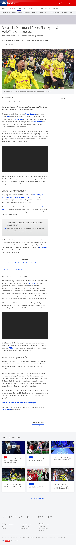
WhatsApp (53, 517)
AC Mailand (43, 247)
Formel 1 (25, 8)
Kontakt (38, 537)
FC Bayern (12, 348)
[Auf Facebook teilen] (4, 101)
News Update (6, 410)
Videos (9, 8)
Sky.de (3, 526)
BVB (8, 116)
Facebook (13, 517)
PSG (19, 240)
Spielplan (34, 12)
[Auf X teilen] (9, 101)
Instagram (32, 517)
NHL (50, 8)
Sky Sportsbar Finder (44, 528)
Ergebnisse (27, 12)
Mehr (71, 12)
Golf (42, 8)
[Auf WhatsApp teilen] (14, 101)
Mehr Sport (56, 8)
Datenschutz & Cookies (28, 537)
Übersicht (13, 12)
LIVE (14, 8)
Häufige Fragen (5, 537)
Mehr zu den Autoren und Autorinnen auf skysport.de (20, 403)
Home (3, 8)
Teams (47, 12)
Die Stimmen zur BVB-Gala (13, 270)
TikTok (23, 517)
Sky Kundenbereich (43, 531)
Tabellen (41, 12)
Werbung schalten (24, 528)
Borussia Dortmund (38, 425)
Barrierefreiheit (61, 537)
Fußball (19, 8)
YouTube (42, 517)
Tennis (37, 8)
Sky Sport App (42, 526)
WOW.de (4, 528)
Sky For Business (24, 526)
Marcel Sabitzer (30, 114)
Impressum (14, 537)
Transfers (64, 12)
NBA (46, 8)
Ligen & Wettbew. (55, 12)
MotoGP (31, 8)
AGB (20, 537)
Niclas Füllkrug (18, 119)
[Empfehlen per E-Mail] (19, 101)
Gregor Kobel (37, 122)
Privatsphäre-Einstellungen (49, 537)
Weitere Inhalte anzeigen (38, 498)
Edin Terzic (31, 283)
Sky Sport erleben (61, 3)
